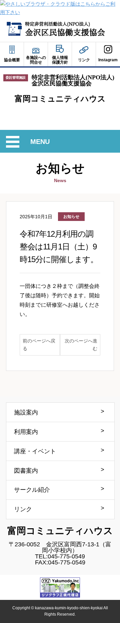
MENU (41, 143)
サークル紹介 (32, 489)
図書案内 (26, 470)
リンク (23, 509)
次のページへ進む (81, 344)
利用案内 (26, 432)
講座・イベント (35, 451)
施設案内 (26, 412)
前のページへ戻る (39, 344)
